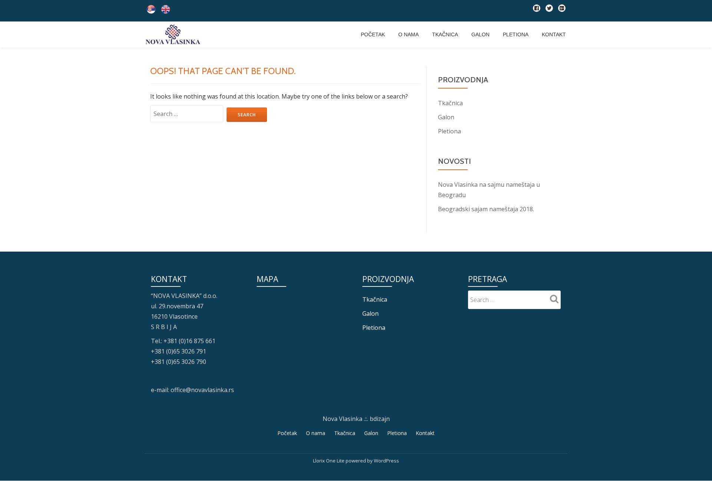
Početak (373, 34)
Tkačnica (445, 34)
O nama (408, 34)
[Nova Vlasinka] (174, 34)
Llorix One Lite (329, 460)
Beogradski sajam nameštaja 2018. (486, 209)
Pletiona (515, 34)
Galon (480, 34)
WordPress (386, 460)
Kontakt (554, 34)
